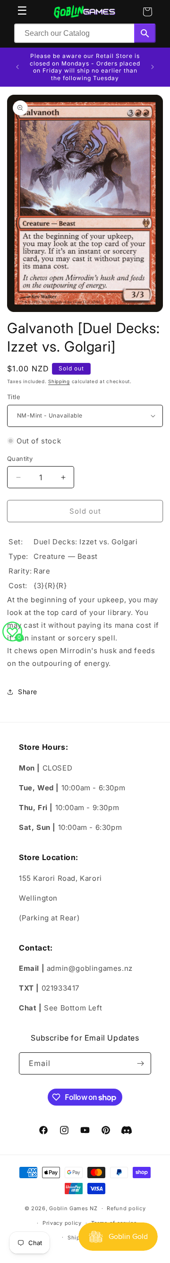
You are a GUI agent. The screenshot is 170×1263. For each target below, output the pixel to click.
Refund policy (126, 1208)
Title (13, 397)
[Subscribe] (140, 1063)
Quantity (20, 458)
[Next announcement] (152, 67)
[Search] (145, 33)
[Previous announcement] (17, 67)
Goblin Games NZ (73, 1208)
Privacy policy (62, 1223)
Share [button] (27, 692)
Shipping (59, 381)
